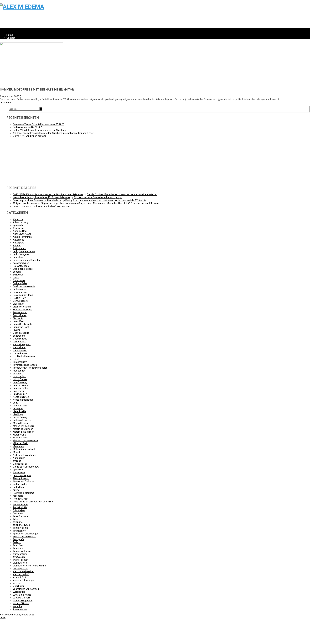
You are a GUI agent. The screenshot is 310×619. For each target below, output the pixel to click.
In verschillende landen (25, 364)
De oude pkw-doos (23, 295)
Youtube (17, 606)
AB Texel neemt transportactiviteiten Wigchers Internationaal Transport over (53, 133)
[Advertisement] (97, 21)
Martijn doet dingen (23, 428)
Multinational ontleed (24, 449)
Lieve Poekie (19, 411)
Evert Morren (19, 315)
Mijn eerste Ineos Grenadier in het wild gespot (98, 197)
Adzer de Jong (20, 222)
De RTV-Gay (19, 297)
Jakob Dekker (20, 379)
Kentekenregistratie (23, 399)
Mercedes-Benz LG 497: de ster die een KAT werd (133, 203)
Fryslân (17, 329)
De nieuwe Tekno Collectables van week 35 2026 (38, 124)
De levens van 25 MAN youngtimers (51, 206)
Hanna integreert (22, 344)
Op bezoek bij (20, 463)
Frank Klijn (18, 321)
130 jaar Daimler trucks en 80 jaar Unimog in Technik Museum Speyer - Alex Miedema (58, 203)
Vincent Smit (19, 577)
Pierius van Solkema (23, 481)
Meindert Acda (20, 437)
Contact (10, 37)
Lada (15, 402)
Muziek (16, 452)
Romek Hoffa (20, 507)
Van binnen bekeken (23, 571)
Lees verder (6, 102)
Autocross (18, 239)
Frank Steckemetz (22, 324)
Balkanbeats (19, 248)
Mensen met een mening (26, 440)
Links (2, 617)
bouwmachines (21, 263)
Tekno (16, 519)
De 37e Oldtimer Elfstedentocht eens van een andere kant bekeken (122, 194)
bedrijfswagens (21, 254)
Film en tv (18, 318)
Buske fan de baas (23, 268)
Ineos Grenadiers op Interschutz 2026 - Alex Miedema (41, 197)
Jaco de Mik (19, 376)
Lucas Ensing (20, 417)
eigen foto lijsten (22, 306)
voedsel (17, 583)
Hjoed (16, 359)
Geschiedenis (20, 338)
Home (9, 34)
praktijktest (19, 487)
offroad (17, 460)
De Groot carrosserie (24, 286)
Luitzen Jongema (22, 420)
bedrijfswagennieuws (24, 251)
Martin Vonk (19, 434)
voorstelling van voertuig (26, 588)
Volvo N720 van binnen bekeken (29, 136)
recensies (18, 495)
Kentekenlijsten (21, 396)
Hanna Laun (19, 347)
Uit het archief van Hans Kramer (30, 565)
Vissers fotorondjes (23, 580)
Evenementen (20, 312)
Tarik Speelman (21, 516)
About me (18, 219)
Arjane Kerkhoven (22, 233)
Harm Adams (20, 353)
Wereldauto (19, 591)
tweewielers (19, 556)
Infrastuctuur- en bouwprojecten (30, 367)
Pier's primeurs (21, 478)
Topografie (18, 539)
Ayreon (17, 245)
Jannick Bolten (20, 388)
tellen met (18, 522)
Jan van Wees (20, 385)
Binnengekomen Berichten (27, 260)
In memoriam (20, 362)
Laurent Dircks (20, 405)
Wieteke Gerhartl (21, 597)
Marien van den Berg (23, 426)
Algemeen (18, 228)
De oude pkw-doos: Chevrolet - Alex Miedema (37, 200)
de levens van (20, 289)
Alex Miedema (7, 614)
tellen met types (21, 524)
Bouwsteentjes (21, 265)
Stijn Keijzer (19, 510)
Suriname (18, 513)
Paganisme (19, 472)
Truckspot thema (22, 551)
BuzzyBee (18, 274)
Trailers (17, 542)
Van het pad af (21, 574)
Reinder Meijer (20, 498)
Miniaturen (18, 446)
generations (19, 335)
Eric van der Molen (22, 309)
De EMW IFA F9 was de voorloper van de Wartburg (39, 130)
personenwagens (22, 475)
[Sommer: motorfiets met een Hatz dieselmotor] (31, 82)
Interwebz (18, 373)
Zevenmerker (20, 609)
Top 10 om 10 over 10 (24, 536)
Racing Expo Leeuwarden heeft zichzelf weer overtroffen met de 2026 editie (105, 200)
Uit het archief (20, 562)
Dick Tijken (18, 303)
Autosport (18, 242)
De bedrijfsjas (20, 283)
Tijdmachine (19, 530)
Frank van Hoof (21, 327)
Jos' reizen (19, 391)
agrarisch (18, 225)
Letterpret (18, 408)
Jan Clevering (20, 382)
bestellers (18, 257)
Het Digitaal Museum (24, 356)
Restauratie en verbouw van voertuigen (33, 501)
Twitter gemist (20, 559)
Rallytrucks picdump (23, 492)
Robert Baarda (20, 504)
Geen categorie (21, 332)
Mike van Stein (20, 443)
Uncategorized (20, 568)
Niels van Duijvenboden (25, 455)
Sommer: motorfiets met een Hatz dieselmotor (37, 89)
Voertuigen (19, 586)
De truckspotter (21, 300)
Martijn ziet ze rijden (23, 431)
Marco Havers (20, 423)
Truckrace (18, 548)
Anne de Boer (20, 231)
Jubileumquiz (20, 394)
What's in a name (22, 594)
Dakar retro (19, 280)
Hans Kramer (20, 350)
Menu (3, 29)
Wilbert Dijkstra (21, 603)
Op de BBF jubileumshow (26, 466)
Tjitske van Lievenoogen (25, 533)
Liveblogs (18, 414)
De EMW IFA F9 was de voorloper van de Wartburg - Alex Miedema (48, 194)
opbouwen (18, 469)
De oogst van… (20, 292)
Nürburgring (19, 458)
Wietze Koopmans (22, 600)
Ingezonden (19, 370)
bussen (17, 271)
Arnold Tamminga (22, 236)
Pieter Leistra (20, 484)
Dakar (16, 277)
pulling (16, 490)
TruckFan (18, 545)
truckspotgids (20, 554)
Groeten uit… (19, 341)
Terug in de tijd (20, 527)
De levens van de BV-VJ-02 (27, 127)
